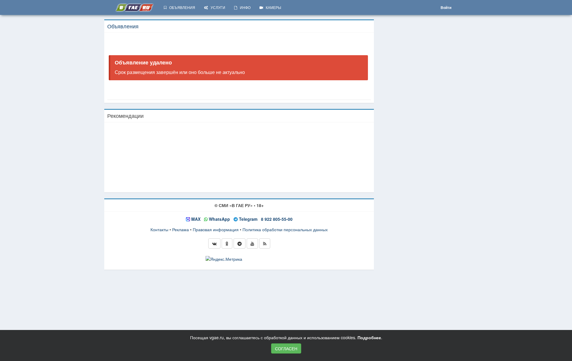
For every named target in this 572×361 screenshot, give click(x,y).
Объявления (123, 26)
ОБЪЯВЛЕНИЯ (181, 7)
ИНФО (244, 7)
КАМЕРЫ (272, 7)
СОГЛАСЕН (286, 348)
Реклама (180, 229)
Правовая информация (216, 229)
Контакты (159, 229)
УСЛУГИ (216, 7)
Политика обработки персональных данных (285, 229)
